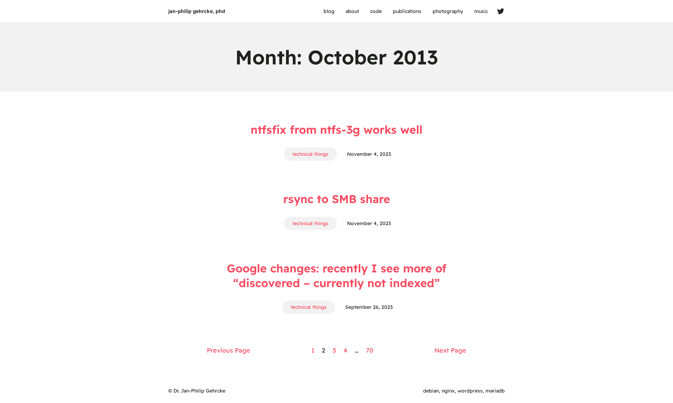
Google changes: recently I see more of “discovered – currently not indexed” (337, 275)
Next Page (450, 350)
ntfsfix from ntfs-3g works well (336, 130)
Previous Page (228, 350)
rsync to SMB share (336, 199)
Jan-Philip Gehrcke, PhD (196, 11)
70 (369, 350)
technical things (310, 154)
